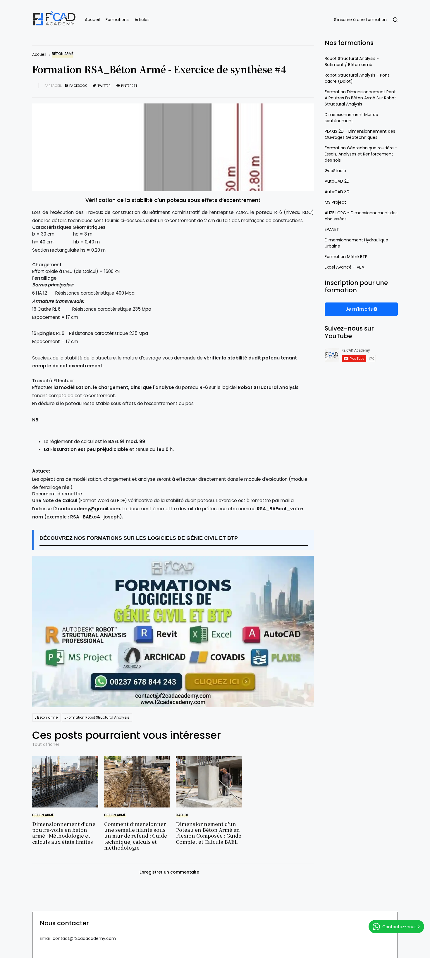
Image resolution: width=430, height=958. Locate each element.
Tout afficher (45, 744)
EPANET (332, 229)
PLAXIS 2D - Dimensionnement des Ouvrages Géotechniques (360, 134)
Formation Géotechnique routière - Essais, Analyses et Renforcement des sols (361, 154)
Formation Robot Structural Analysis (98, 717)
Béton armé (62, 53)
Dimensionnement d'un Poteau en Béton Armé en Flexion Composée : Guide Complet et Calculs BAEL (208, 832)
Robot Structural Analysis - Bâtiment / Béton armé (352, 62)
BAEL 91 (182, 815)
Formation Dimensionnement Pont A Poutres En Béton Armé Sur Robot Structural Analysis (360, 98)
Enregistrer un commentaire (169, 872)
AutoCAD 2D (337, 181)
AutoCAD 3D (337, 192)
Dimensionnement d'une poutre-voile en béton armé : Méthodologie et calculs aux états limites (63, 832)
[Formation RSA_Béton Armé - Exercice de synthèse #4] (173, 147)
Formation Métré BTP (346, 257)
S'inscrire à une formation (360, 20)
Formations (117, 20)
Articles (142, 20)
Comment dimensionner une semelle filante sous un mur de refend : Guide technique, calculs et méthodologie (135, 835)
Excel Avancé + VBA (344, 267)
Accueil (92, 20)
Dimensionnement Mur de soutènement (351, 118)
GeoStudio (335, 171)
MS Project (335, 202)
